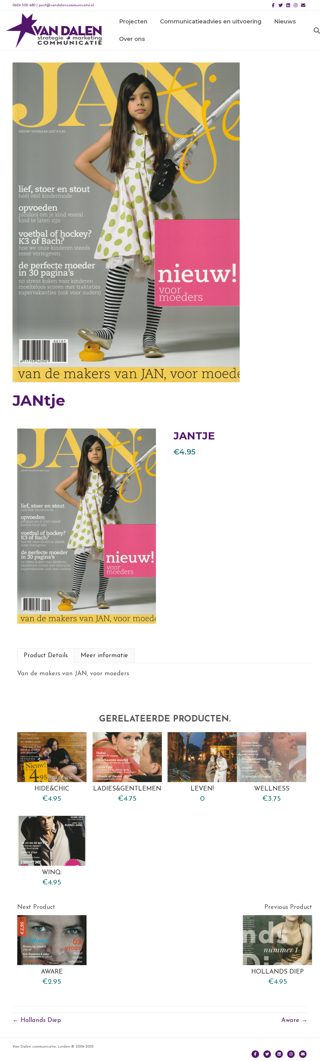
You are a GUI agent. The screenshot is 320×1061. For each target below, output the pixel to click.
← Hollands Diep (36, 1020)
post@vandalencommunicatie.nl (66, 5)
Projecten (133, 21)
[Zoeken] (311, 30)
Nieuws (285, 21)
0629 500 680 (23, 5)
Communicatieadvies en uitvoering (211, 21)
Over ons (132, 39)
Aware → (294, 1020)
